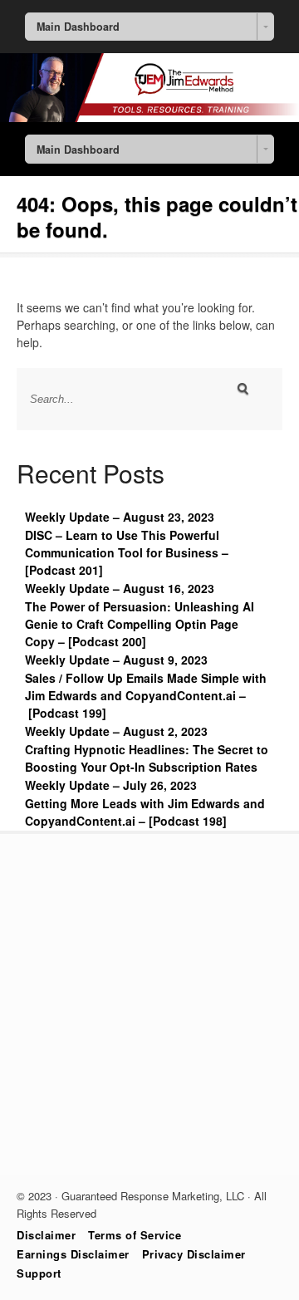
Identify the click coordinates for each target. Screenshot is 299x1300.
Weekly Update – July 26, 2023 (111, 785)
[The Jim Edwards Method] (149, 117)
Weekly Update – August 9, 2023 (116, 659)
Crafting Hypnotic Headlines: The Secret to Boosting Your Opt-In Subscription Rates (146, 758)
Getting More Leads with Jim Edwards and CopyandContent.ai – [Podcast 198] (145, 812)
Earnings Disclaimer (73, 1254)
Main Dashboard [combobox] (78, 26)
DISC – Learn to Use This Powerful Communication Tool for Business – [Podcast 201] (126, 552)
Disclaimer (46, 1235)
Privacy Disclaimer (194, 1254)
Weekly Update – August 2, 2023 (116, 731)
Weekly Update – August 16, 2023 (119, 588)
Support (39, 1273)
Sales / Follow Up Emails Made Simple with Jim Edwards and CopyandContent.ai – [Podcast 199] (146, 695)
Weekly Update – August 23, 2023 (119, 516)
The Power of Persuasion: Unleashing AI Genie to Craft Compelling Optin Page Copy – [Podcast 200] (139, 624)
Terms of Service (134, 1235)
